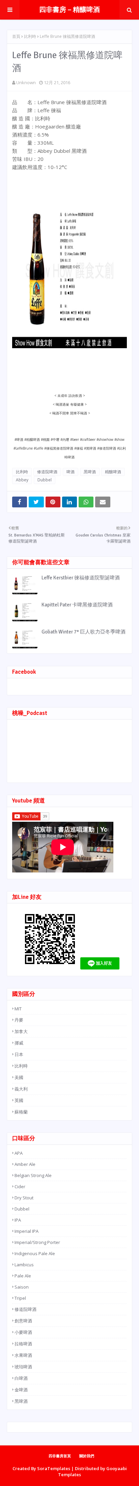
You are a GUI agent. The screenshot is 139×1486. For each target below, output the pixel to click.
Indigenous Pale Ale (35, 1253)
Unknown (26, 82)
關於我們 (86, 1455)
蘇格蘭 (21, 1112)
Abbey (22, 480)
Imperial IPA (26, 1231)
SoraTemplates (53, 1468)
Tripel (20, 1298)
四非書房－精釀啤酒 (69, 9)
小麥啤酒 (23, 1332)
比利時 (30, 36)
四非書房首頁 (60, 1455)
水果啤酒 (23, 1355)
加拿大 (21, 1031)
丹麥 (19, 1020)
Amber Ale (25, 1164)
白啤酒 (21, 1378)
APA (19, 1153)
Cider (20, 1186)
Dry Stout (24, 1198)
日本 (19, 1054)
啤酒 (70, 472)
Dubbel (44, 480)
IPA (18, 1220)
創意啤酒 (23, 1321)
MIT (18, 1009)
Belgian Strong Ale (33, 1175)
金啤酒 (21, 1390)
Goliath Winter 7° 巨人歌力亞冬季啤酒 (83, 632)
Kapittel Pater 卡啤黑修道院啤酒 (77, 605)
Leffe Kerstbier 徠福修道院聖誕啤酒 (80, 578)
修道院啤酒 (47, 472)
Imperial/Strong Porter (37, 1242)
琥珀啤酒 (23, 1367)
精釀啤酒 (113, 472)
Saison (22, 1287)
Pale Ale (23, 1276)
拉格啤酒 (23, 1344)
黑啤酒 (90, 472)
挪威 (19, 1043)
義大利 (21, 1089)
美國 (19, 1077)
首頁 (16, 36)
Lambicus (24, 1265)
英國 (19, 1100)
